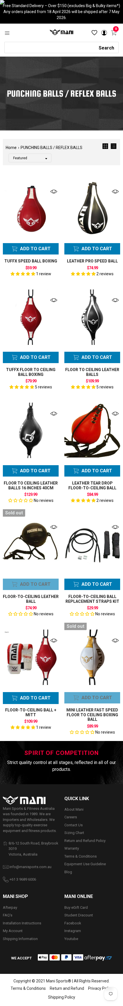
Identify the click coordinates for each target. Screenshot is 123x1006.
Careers (70, 817)
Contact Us (73, 825)
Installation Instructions (22, 923)
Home (11, 147)
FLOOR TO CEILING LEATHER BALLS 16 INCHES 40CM (31, 485)
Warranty (71, 848)
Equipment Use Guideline (85, 864)
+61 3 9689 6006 (22, 879)
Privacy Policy (100, 988)
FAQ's (7, 915)
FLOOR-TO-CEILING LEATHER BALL (31, 599)
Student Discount (78, 915)
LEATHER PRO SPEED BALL (92, 261)
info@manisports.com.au (30, 867)
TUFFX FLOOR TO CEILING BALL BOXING (30, 372)
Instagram (72, 931)
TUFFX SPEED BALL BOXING (30, 261)
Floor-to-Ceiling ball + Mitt (30, 712)
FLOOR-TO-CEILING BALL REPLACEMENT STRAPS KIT (92, 599)
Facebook (72, 923)
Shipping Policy (61, 997)
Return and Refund (67, 988)
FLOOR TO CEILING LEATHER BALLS (92, 372)
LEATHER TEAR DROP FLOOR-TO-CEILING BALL (92, 485)
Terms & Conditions (80, 856)
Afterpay (10, 907)
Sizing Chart (74, 833)
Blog (68, 872)
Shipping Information (20, 939)
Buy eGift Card (76, 907)
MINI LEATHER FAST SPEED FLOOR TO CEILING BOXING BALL (92, 715)
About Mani (74, 809)
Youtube (71, 939)
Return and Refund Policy (85, 841)
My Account (13, 931)
